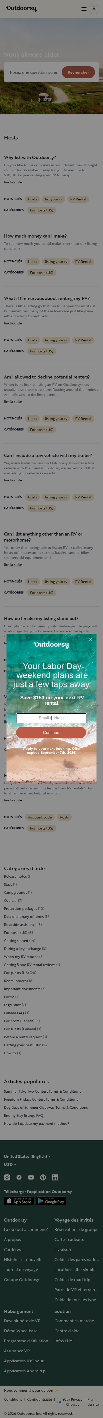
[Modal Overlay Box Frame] (51, 709)
